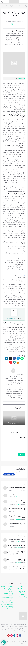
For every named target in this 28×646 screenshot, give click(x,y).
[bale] (14, 362)
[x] (10, 358)
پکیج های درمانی (21, 591)
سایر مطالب (20, 6)
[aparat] (11, 635)
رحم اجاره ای (22, 592)
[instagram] (17, 635)
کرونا (19, 355)
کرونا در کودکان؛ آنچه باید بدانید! (9, 6)
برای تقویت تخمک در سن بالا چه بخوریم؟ (16, 494)
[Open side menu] (26, 1)
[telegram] (18, 358)
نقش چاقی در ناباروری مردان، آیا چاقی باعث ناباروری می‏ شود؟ (8, 593)
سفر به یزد (23, 586)
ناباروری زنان (18, 496)
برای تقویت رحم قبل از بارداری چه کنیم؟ (16, 545)
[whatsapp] (22, 358)
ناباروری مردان (18, 554)
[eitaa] (18, 362)
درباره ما (23, 589)
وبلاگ (26, 6)
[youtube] (8, 635)
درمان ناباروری (18, 490)
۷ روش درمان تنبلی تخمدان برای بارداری (16, 539)
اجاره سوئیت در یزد (21, 588)
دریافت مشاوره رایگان (9, 474)
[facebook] (14, 358)
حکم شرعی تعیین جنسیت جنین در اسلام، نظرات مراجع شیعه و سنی (7, 588)
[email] (10, 362)
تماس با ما (23, 594)
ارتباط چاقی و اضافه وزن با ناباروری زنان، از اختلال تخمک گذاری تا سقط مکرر (7, 602)
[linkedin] (6, 358)
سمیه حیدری (12, 18)
